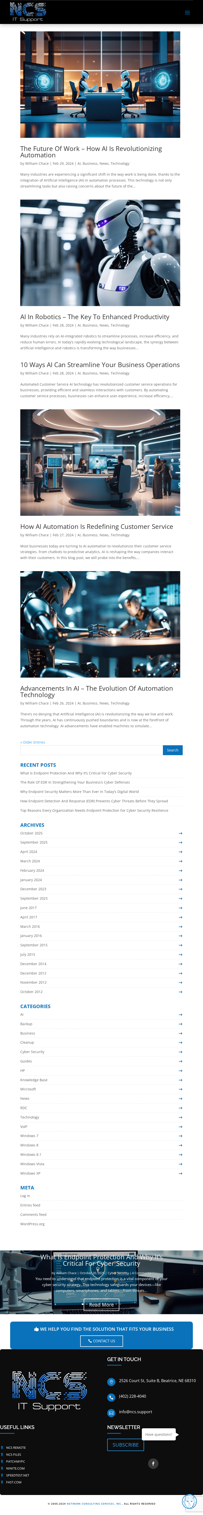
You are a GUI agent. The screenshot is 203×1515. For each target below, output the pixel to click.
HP (22, 1070)
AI (79, 163)
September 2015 (34, 945)
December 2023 (33, 889)
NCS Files (13, 1454)
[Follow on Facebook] (153, 1463)
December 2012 (33, 973)
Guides (26, 1061)
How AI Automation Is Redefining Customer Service (96, 526)
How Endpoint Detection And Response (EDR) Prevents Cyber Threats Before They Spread (94, 801)
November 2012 (33, 982)
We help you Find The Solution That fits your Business (107, 1329)
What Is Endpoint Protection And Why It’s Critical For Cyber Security (76, 773)
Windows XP (30, 1173)
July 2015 (27, 954)
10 (120, 1304)
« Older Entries (32, 742)
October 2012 (31, 991)
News (104, 163)
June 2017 (28, 907)
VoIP (23, 1126)
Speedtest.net (17, 1475)
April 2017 (28, 917)
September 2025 (34, 842)
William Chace (37, 163)
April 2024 (28, 851)
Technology (120, 163)
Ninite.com (15, 1468)
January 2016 (31, 935)
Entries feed (30, 1205)
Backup (26, 1023)
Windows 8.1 (30, 1154)
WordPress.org (32, 1224)
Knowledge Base (34, 1080)
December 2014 (33, 963)
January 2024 (31, 879)
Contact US (104, 1340)
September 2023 (34, 898)
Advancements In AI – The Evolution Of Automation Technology (96, 691)
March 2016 (30, 926)
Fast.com (14, 1482)
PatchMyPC (15, 1461)
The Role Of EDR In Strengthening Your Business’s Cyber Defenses (75, 782)
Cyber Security (32, 1051)
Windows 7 (29, 1135)
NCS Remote (16, 1447)
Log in (25, 1195)
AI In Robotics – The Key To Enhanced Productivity (94, 316)
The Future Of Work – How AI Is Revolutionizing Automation (91, 151)
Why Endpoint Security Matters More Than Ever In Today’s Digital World (79, 791)
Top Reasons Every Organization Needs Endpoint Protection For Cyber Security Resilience (94, 810)
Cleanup (27, 1042)
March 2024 (30, 861)
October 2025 (31, 833)
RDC (23, 1107)
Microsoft (28, 1089)
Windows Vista (32, 1164)
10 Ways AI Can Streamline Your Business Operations (100, 364)
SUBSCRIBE (126, 1444)
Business (90, 163)
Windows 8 (29, 1145)
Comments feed (33, 1214)
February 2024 (32, 870)
